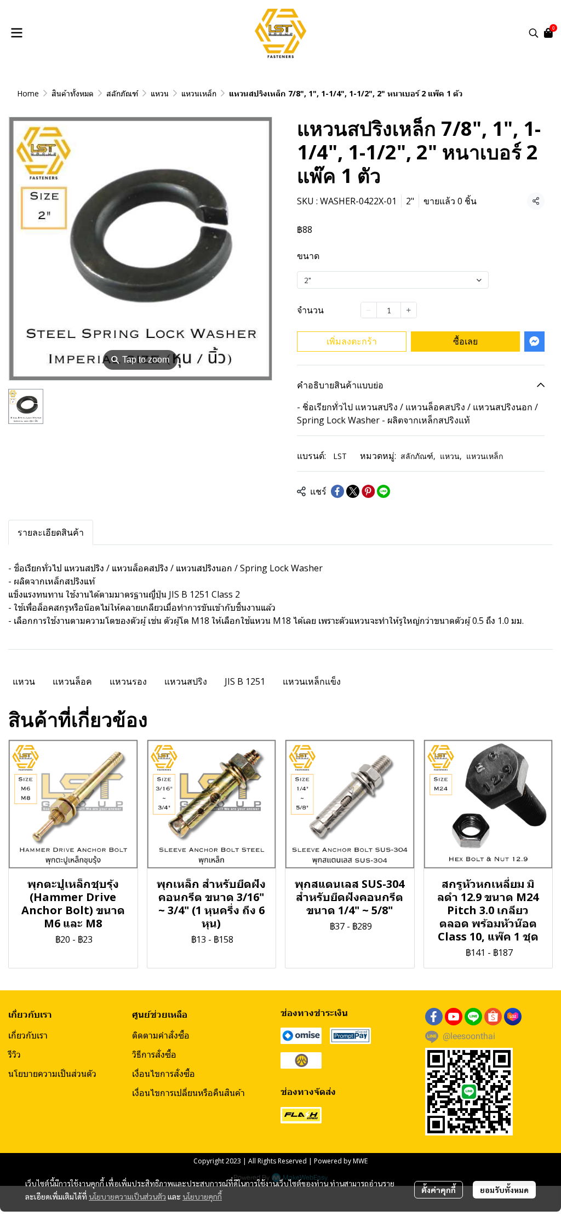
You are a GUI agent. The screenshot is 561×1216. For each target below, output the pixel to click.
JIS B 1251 (245, 681)
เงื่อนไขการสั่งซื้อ (163, 1074)
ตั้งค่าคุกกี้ (438, 1190)
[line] (473, 1016)
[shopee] (493, 1016)
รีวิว (14, 1054)
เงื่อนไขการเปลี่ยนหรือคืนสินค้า (188, 1093)
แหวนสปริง (185, 681)
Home (28, 93)
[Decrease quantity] (368, 310)
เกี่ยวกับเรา (28, 1035)
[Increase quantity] (408, 310)
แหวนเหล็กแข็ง (312, 681)
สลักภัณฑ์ (122, 93)
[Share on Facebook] (337, 491)
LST (340, 456)
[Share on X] (352, 491)
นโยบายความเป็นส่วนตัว (127, 1196)
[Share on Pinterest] (368, 491)
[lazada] (513, 1016)
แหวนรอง (128, 681)
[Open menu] (16, 33)
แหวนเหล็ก (198, 93)
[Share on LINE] (383, 491)
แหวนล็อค (72, 681)
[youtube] (453, 1016)
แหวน (160, 93)
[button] (533, 33)
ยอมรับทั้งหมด (504, 1190)
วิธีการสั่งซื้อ (154, 1054)
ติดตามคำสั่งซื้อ (161, 1035)
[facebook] (434, 1016)
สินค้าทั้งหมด (72, 93)
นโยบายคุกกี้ (202, 1196)
